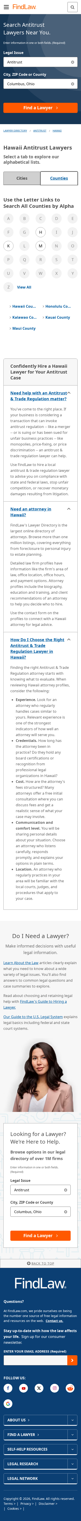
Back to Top (43, 1263)
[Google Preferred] (8, 1403)
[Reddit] (70, 1388)
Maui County (24, 328)
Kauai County (57, 317)
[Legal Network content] (72, 1478)
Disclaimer (47, 1503)
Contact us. (54, 1321)
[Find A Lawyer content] (72, 1435)
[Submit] (72, 1360)
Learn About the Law (20, 962)
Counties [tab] (59, 178)
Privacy (26, 1503)
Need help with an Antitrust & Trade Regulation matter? (38, 395)
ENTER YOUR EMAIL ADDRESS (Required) (35, 1351)
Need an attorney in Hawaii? (30, 511)
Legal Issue (13, 52)
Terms (9, 1503)
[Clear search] (66, 1190)
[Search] (73, 7)
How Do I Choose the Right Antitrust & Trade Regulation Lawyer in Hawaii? (37, 648)
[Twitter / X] (39, 1388)
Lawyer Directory (15, 130)
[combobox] (40, 62)
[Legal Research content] (72, 1464)
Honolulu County (58, 306)
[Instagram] (54, 1388)
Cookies (13, 1508)
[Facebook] (8, 1388)
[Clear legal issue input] (73, 62)
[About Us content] (72, 1420)
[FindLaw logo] (26, 7)
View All (24, 287)
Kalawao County (25, 317)
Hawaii (57, 130)
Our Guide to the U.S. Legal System (33, 1016)
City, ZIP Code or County (24, 74)
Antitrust (39, 130)
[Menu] (6, 6)
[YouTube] (23, 1388)
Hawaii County (25, 306)
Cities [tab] (21, 178)
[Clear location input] (73, 84)
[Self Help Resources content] (72, 1449)
